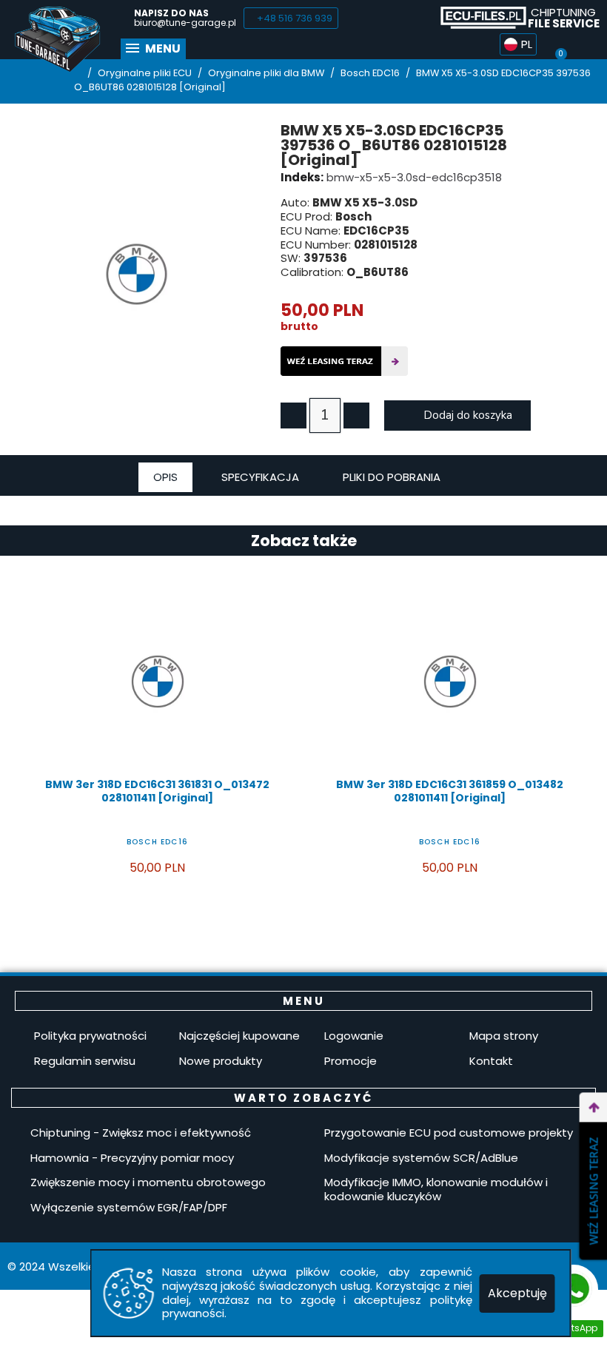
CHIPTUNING (564, 17)
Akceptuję (517, 1293)
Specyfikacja (260, 477)
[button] (291, 18)
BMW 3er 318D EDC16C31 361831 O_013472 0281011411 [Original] (157, 791)
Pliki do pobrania (391, 477)
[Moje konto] (587, 44)
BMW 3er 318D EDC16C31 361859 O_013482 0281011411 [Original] (449, 791)
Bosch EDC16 (157, 841)
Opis (165, 477)
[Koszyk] (560, 43)
